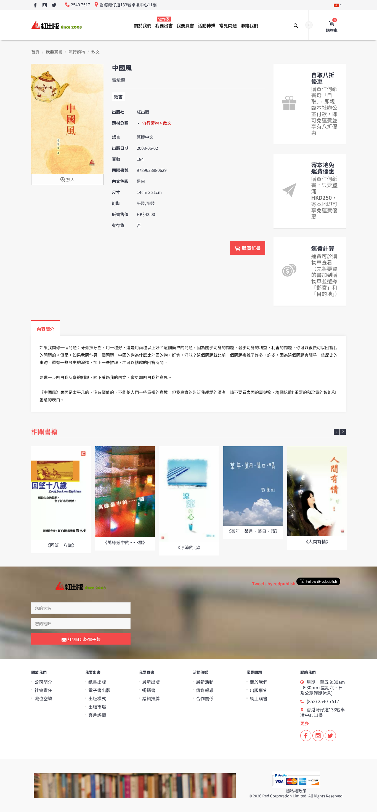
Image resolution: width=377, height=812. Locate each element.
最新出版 (151, 682)
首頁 (35, 52)
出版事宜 (258, 690)
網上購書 (258, 698)
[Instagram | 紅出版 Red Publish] (45, 5)
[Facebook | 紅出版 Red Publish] (35, 5)
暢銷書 (148, 690)
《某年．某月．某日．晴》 (253, 531)
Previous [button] (336, 432)
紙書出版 (97, 682)
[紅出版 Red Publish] (57, 25)
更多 (304, 723)
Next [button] (343, 432)
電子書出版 (99, 690)
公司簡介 (43, 682)
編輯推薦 (151, 698)
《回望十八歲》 (61, 545)
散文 (95, 52)
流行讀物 (76, 52)
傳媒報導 (205, 690)
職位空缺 (43, 698)
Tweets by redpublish (273, 584)
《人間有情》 (317, 541)
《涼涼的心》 (189, 547)
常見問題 (228, 25)
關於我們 (143, 25)
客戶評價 (97, 715)
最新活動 (205, 682)
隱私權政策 (296, 791)
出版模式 (97, 698)
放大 (70, 180)
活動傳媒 (207, 25)
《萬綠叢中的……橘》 (125, 542)
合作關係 (205, 698)
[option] (61, 499)
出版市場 (97, 706)
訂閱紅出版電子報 (83, 639)
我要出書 (164, 22)
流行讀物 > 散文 (156, 123)
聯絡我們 (249, 25)
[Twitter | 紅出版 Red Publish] (54, 5)
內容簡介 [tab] (45, 328)
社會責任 (43, 690)
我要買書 (185, 25)
